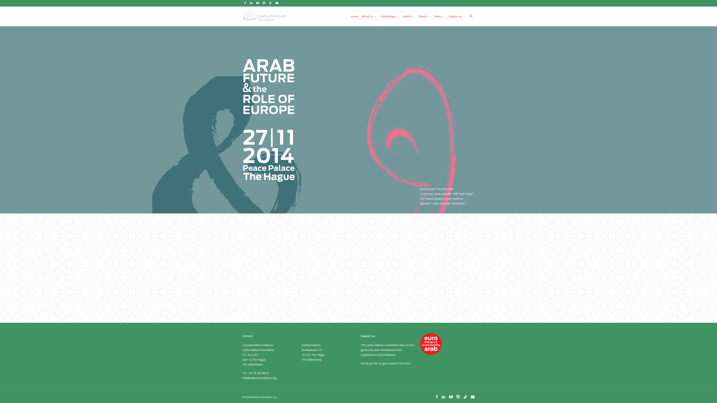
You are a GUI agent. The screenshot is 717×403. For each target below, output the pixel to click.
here (407, 363)
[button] (471, 16)
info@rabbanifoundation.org (259, 378)
